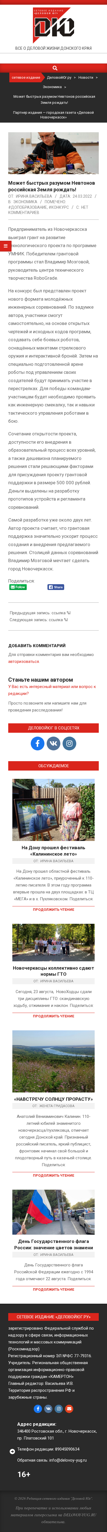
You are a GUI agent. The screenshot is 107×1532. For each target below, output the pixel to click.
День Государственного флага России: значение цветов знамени (53, 1244)
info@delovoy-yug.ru (68, 1460)
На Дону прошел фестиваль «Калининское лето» (53, 851)
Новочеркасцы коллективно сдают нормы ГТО (53, 971)
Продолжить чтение (53, 909)
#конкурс (59, 207)
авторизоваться (23, 661)
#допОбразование (27, 207)
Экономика (25, 202)
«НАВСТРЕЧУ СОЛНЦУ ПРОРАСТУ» (53, 1099)
